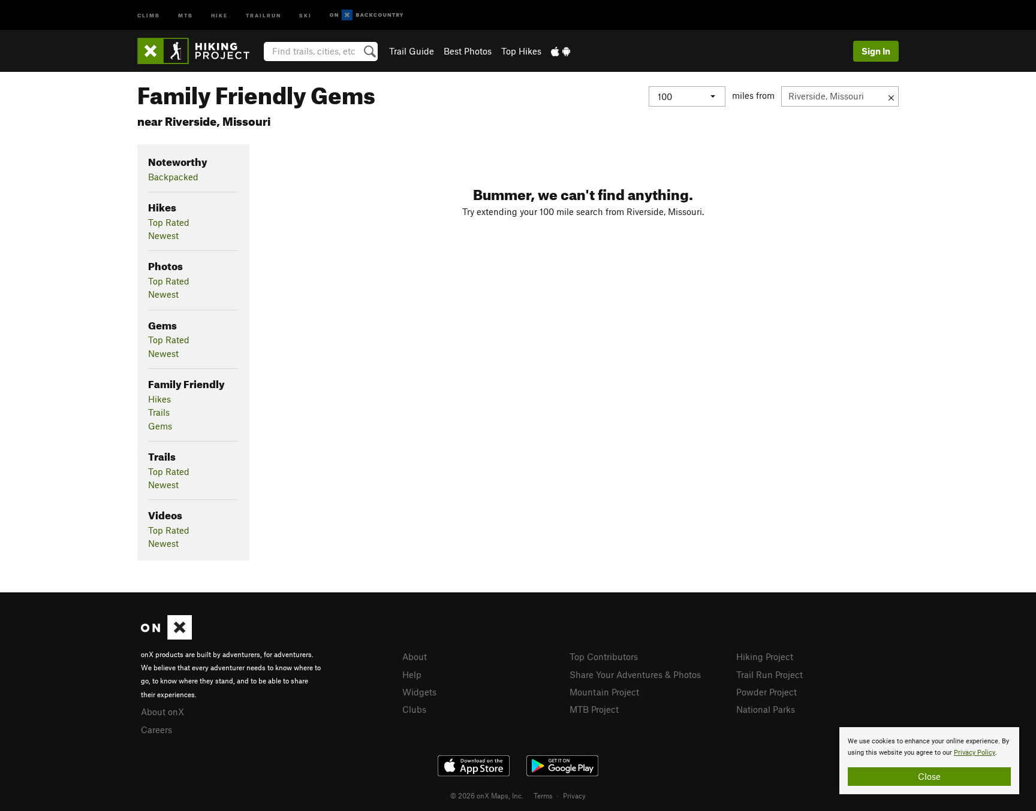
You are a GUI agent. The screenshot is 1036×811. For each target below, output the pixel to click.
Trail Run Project (769, 674)
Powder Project (766, 691)
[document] (929, 761)
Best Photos (468, 51)
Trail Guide (411, 51)
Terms (543, 795)
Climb (148, 15)
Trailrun (263, 15)
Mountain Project (604, 691)
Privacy (574, 795)
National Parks (765, 709)
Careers (156, 729)
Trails (159, 412)
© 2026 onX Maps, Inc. (486, 795)
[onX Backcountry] (366, 15)
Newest (163, 235)
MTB (185, 15)
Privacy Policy (974, 752)
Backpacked (173, 176)
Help (411, 674)
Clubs (414, 709)
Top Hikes (521, 51)
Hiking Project (764, 656)
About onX (162, 711)
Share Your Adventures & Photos (635, 674)
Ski (305, 15)
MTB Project (594, 709)
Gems (160, 425)
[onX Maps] (166, 636)
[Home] (199, 51)
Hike (219, 15)
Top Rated (168, 222)
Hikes (159, 399)
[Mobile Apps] (560, 51)
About (414, 656)
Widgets (419, 691)
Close (929, 776)
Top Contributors (604, 656)
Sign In (876, 51)
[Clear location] (891, 96)
